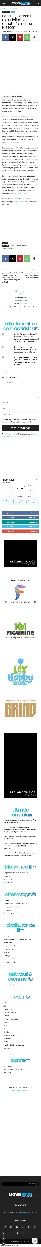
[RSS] (17, 1227)
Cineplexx (7, 910)
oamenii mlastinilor (8, 248)
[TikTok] (20, 307)
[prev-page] (3, 370)
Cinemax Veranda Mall (11, 907)
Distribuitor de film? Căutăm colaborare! (18, 939)
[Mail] (16, 307)
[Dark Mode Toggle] (35, 1241)
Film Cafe (6, 1032)
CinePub (6, 936)
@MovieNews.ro (20, 1090)
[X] (12, 37)
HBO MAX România (10, 1035)
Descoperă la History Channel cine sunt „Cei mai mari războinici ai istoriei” (25, 349)
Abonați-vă (33, 531)
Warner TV (7, 1048)
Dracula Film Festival (11, 985)
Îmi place (34, 513)
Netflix (5, 1042)
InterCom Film (8, 949)
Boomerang (7, 1009)
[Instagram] (11, 307)
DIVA (5, 1025)
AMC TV (6, 1003)
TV (9, 8)
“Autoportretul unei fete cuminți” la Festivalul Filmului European (30, 275)
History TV (7, 1038)
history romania (22, 245)
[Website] (29, 307)
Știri (13, 12)
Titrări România (9, 1076)
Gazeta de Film (8, 879)
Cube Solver (7, 837)
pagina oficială (20, 201)
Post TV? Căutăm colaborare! (13, 1045)
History (11, 243)
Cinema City (7, 900)
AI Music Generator (10, 820)
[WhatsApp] (27, 37)
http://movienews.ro (21, 300)
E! (4, 1029)
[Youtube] (34, 307)
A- (3, 1243)
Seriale (14, 8)
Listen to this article (14, 96)
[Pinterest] (20, 37)
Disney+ (6, 1022)
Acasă (4, 8)
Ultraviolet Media (9, 962)
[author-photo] (20, 294)
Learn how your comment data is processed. (19, 435)
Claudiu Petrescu (9, 31)
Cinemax (6, 1016)
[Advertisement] (20, 224)
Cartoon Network (9, 1012)
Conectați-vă (33, 517)
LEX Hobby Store (9, 1073)
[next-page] (7, 370)
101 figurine (7, 1066)
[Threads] (20, 310)
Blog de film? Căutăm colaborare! (15, 873)
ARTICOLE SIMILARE (20, 323)
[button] (3, 3)
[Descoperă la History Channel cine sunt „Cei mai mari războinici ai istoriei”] (7, 349)
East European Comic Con (12, 1069)
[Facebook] (5, 37)
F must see (7, 876)
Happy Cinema (8, 913)
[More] (34, 37)
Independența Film (10, 946)
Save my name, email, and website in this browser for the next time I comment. (19, 421)
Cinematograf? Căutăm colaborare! (16, 904)
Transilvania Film (9, 959)
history (13, 245)
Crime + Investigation (11, 1019)
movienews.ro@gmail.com (26, 1212)
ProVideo (6, 952)
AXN (5, 1006)
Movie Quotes (8, 882)
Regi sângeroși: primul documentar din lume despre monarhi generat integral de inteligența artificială (19, 829)
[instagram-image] (10, 1105)
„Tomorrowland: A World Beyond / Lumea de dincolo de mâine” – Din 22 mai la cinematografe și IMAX (11, 277)
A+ (4, 1234)
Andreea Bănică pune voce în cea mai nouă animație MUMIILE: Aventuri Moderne (20, 846)
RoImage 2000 (8, 956)
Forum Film (7, 943)
